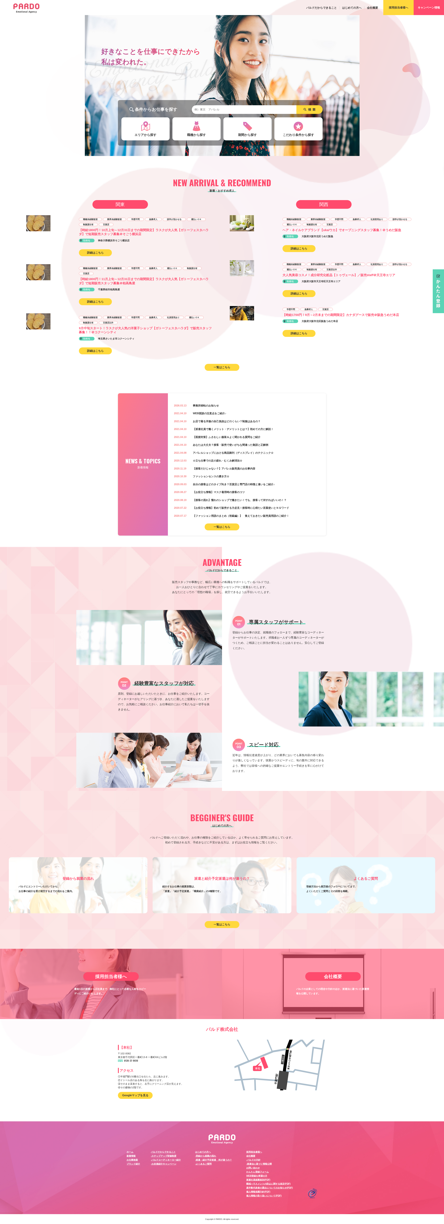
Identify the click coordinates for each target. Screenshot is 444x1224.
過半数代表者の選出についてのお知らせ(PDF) (269, 1187)
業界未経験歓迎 (114, 219)
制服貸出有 (88, 224)
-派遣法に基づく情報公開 (259, 1164)
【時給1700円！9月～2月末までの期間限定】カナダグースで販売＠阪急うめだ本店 (341, 315)
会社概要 (372, 7)
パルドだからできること (321, 7)
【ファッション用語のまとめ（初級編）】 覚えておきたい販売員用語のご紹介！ (241, 515)
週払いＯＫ (196, 219)
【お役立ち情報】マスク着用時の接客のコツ (219, 492)
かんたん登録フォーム (257, 1172)
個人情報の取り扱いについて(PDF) (263, 1195)
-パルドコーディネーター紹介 (166, 1160)
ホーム (130, 1152)
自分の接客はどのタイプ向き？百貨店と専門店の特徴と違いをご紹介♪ (234, 484)
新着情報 (131, 1156)
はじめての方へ (352, 7)
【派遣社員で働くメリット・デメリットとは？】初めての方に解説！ (233, 429)
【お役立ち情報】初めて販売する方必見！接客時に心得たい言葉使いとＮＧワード (241, 507)
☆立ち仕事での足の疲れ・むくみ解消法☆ (217, 460)
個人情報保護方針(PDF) (258, 1191)
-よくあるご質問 (203, 1164)
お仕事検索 (132, 1160)
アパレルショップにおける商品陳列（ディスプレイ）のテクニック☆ (233, 452)
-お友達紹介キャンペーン (163, 1164)
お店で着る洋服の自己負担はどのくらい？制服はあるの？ (227, 421)
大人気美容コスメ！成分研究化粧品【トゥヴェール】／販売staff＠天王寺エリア (339, 275)
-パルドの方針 (253, 1160)
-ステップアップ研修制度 (163, 1156)
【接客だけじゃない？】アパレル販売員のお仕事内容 (224, 468)
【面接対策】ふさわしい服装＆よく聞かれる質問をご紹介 (227, 437)
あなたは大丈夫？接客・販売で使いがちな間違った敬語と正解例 (230, 444)
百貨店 (106, 224)
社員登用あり (173, 317)
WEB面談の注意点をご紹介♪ (209, 413)
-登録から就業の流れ (205, 1156)
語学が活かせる (174, 219)
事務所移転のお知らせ (206, 405)
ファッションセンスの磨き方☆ (211, 476)
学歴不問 (135, 219)
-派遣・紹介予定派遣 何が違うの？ (213, 1160)
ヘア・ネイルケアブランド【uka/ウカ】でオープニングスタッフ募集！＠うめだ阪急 (342, 230)
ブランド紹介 (133, 1164)
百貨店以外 (108, 322)
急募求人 (153, 219)
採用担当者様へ (254, 1152)
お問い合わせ (253, 1168)
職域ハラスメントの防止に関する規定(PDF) (268, 1183)
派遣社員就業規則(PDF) (258, 1179)
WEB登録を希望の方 (256, 1175)
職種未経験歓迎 (90, 219)
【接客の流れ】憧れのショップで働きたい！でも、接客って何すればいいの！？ (240, 500)
